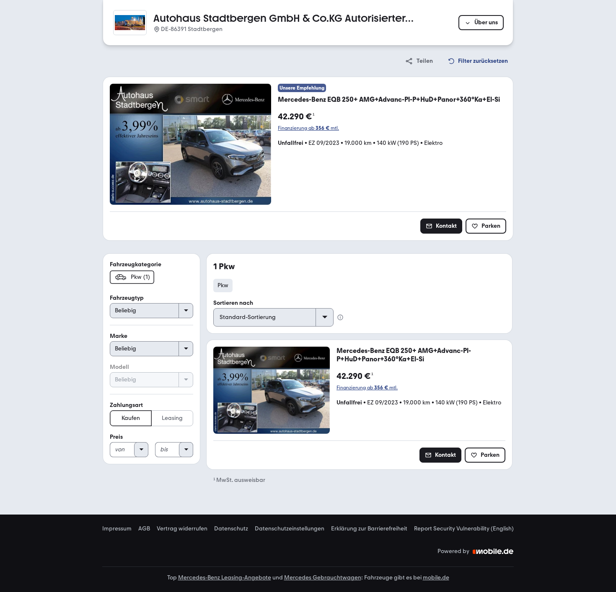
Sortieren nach (233, 302)
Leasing (172, 418)
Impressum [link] (117, 528)
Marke (118, 336)
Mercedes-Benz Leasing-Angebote (224, 577)
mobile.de (436, 577)
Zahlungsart (126, 405)
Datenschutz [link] (231, 528)
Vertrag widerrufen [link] (182, 528)
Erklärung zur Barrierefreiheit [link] (369, 528)
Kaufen (131, 418)
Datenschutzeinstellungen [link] (289, 528)
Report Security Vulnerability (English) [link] (464, 528)
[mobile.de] (493, 551)
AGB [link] (144, 528)
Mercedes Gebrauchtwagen (322, 577)
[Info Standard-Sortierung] (340, 317)
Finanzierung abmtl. (308, 128)
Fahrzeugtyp (127, 297)
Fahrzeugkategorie (135, 264)
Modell (119, 367)
